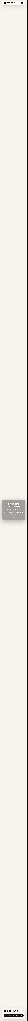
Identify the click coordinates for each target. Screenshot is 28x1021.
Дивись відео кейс (13, 1015)
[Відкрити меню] (22, 3)
